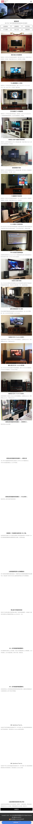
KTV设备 (5, 29)
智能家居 (27, 29)
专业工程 (16, 29)
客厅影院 (27, 26)
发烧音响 (5, 26)
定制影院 (16, 26)
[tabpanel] (16, 11)
